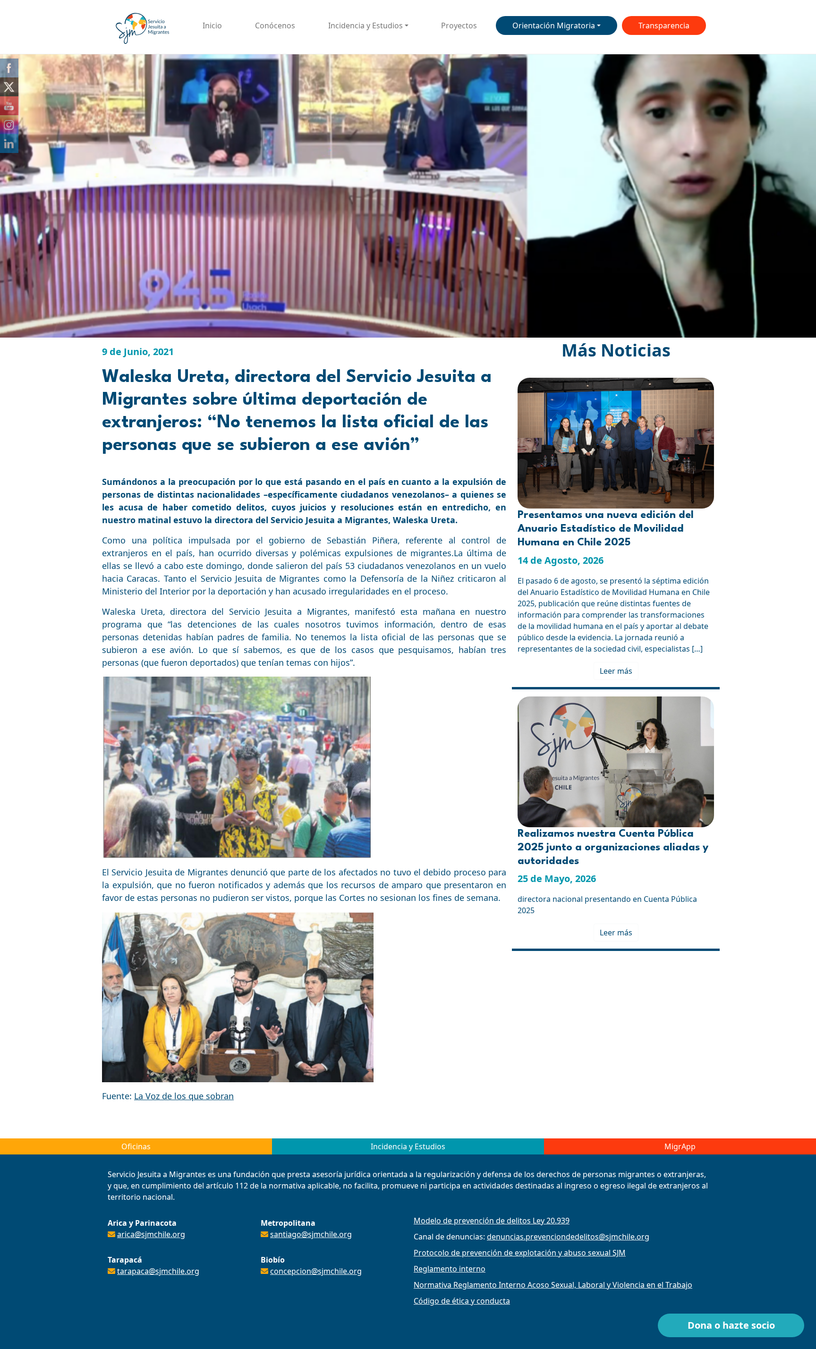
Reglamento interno (449, 1269)
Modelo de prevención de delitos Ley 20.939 (492, 1220)
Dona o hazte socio (731, 1325)
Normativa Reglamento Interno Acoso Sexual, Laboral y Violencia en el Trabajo (553, 1285)
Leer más (616, 671)
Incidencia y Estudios (365, 25)
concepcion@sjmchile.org (316, 1271)
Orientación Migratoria (553, 25)
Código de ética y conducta (462, 1301)
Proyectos (459, 25)
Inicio (212, 25)
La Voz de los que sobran (184, 1096)
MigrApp (680, 1146)
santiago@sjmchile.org (311, 1234)
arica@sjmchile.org (151, 1234)
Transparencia (663, 25)
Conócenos (275, 25)
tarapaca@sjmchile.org (158, 1271)
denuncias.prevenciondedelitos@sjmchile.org (568, 1236)
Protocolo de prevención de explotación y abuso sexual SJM (520, 1252)
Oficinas (136, 1146)
